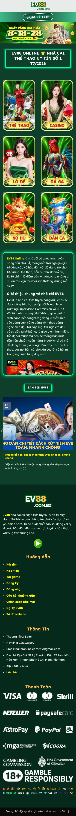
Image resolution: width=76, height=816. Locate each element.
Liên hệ (11, 672)
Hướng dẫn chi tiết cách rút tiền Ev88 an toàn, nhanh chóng (37, 456)
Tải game (13, 577)
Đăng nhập (14, 589)
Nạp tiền (12, 570)
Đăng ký (12, 583)
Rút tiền (11, 564)
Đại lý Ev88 (14, 608)
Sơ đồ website (16, 614)
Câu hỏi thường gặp (20, 595)
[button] (5, 6)
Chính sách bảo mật (20, 601)
